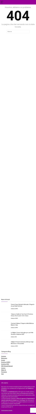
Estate (3, 360)
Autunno (3, 356)
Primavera (4, 372)
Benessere (4, 358)
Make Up (3, 370)
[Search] (33, 2)
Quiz (2, 374)
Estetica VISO (14, 336)
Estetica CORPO (14, 308)
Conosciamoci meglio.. (7, 410)
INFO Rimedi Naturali (7, 366)
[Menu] (2, 2)
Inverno (3, 368)
